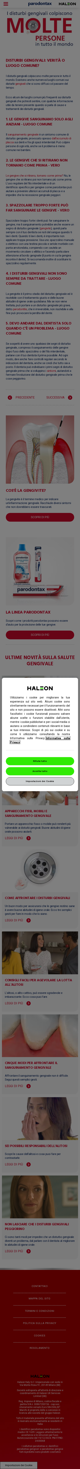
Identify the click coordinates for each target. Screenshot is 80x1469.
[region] (40, 734)
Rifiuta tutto (40, 761)
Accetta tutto (40, 771)
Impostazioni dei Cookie (40, 781)
